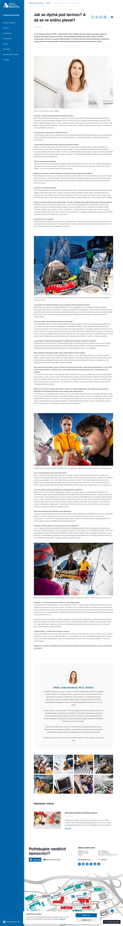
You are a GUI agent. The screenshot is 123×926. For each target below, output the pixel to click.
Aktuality (48, 3)
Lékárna (6, 28)
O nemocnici (7, 33)
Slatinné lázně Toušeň (10, 54)
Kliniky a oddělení (9, 23)
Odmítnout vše (86, 920)
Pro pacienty (7, 38)
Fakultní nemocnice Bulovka (36, 3)
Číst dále (68, 828)
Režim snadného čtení (13, 922)
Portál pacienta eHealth (11, 15)
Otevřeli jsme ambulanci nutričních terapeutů (81, 813)
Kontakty (6, 60)
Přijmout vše (86, 915)
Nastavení (62, 919)
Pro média (6, 49)
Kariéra (5, 44)
